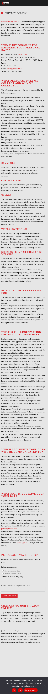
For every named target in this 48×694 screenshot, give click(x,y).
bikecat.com (22, 54)
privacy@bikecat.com (14, 68)
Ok (14, 690)
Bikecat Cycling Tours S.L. (11, 22)
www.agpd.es (22, 543)
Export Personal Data (12, 571)
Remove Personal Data (12, 574)
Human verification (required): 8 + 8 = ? (16, 586)
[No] (45, 685)
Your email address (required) (12, 577)
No (20, 690)
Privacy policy (30, 690)
